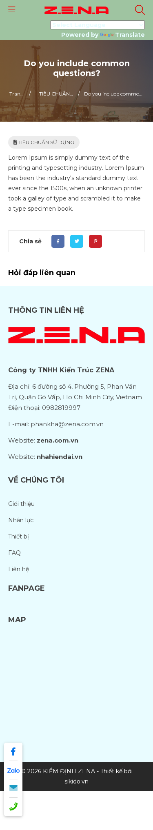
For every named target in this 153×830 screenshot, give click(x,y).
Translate (130, 34)
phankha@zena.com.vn (67, 424)
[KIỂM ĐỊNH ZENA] (76, 9)
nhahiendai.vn (59, 457)
